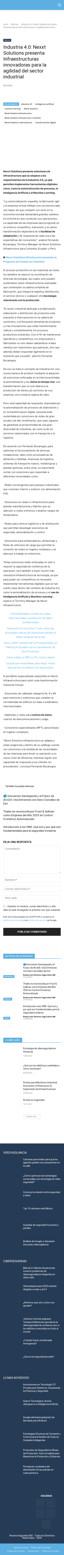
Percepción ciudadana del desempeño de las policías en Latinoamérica (38, 1469)
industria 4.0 (26, 104)
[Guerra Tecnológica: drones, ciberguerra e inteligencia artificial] (12, 1406)
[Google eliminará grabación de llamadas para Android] (12, 1422)
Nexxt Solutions (31, 108)
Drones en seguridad (33, 1100)
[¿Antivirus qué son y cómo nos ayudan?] (12, 1307)
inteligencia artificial (44, 104)
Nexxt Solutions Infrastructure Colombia (23, 118)
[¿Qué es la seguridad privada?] (12, 1361)
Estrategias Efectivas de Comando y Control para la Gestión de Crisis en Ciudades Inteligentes (42, 1437)
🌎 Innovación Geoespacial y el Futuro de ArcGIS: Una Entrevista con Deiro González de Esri (31, 799)
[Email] (36, 94)
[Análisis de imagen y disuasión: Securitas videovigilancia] (12, 1246)
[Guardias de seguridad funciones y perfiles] (12, 1229)
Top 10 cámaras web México (38, 1208)
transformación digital (45, 122)
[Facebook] (6, 94)
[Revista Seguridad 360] (32, 5)
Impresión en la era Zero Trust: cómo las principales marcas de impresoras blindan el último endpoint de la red (30, 633)
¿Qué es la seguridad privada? (38, 1356)
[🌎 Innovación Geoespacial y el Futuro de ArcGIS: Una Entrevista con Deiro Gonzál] (12, 969)
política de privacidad (13, 920)
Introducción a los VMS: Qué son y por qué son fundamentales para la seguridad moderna (41, 1009)
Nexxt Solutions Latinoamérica (18, 122)
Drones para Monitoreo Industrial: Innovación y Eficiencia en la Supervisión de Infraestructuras (40, 1085)
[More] (44, 94)
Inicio (5, 24)
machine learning (13, 108)
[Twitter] (50, 1503)
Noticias (14, 24)
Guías (6, 1018)
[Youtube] (50, 1513)
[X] (14, 94)
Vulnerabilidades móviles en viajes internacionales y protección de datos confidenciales (30, 618)
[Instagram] (46, 1524)
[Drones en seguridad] (12, 1104)
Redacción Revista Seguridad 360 (39, 975)
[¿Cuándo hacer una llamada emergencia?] (12, 1345)
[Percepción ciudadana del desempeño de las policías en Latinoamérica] (12, 1471)
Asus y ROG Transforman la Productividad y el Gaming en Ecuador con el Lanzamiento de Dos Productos (30, 647)
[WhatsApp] (29, 94)
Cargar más (31, 1116)
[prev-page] (5, 1025)
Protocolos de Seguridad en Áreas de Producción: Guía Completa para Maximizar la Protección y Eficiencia (41, 1453)
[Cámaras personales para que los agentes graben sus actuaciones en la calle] (12, 1164)
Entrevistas (8, 976)
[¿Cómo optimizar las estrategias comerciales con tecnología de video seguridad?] (12, 1180)
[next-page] (11, 1025)
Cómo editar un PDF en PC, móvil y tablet (30, 657)
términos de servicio (37, 920)
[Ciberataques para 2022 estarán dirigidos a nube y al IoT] (12, 1291)
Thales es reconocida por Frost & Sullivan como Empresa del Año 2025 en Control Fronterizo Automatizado (28, 815)
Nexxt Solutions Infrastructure (18, 113)
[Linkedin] (21, 94)
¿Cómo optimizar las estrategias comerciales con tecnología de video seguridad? (42, 1178)
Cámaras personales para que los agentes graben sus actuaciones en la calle (41, 1162)
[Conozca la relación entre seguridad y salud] (12, 1197)
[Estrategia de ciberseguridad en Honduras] (12, 1053)
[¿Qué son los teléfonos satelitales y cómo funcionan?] (12, 1070)
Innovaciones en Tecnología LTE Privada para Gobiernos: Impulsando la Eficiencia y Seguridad (41, 1387)
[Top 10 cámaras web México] (12, 1213)
